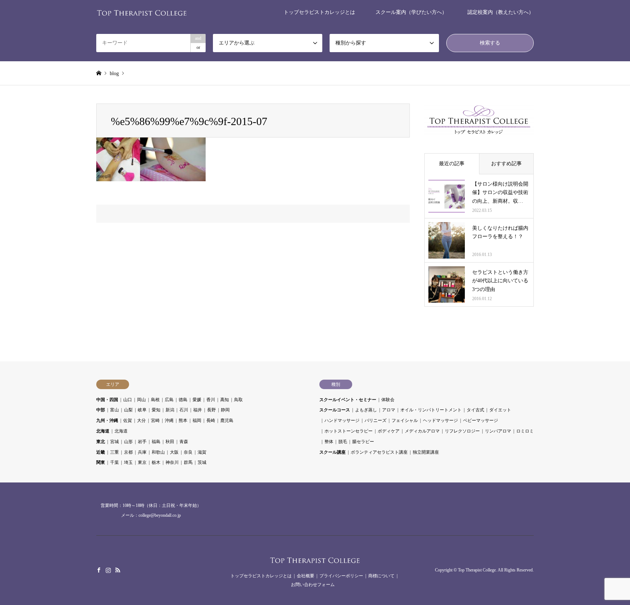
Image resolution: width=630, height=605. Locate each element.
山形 (128, 441)
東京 (142, 462)
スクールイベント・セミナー (347, 399)
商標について (381, 575)
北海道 (102, 431)
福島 (156, 441)
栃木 (156, 462)
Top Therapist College (477, 570)
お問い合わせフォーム (313, 584)
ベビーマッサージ (480, 420)
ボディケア (389, 431)
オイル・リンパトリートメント (431, 409)
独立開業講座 (426, 452)
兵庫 (142, 452)
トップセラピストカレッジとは (319, 12)
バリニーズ (375, 420)
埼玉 (128, 462)
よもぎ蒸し (366, 409)
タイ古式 (475, 409)
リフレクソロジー (462, 431)
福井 (197, 409)
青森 (183, 441)
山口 (127, 399)
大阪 (174, 452)
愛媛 (196, 399)
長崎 (210, 420)
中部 (100, 409)
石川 (183, 409)
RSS (117, 570)
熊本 (183, 420)
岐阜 (142, 409)
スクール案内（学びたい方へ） (411, 12)
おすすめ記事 (506, 163)
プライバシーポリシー (341, 575)
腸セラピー (363, 441)
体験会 (387, 399)
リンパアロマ (498, 431)
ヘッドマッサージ (440, 420)
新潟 (170, 409)
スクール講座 (332, 452)
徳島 (183, 399)
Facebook (98, 570)
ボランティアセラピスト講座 (379, 452)
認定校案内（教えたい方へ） (500, 12)
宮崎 (155, 420)
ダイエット (500, 409)
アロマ (388, 409)
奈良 (188, 452)
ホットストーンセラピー (348, 431)
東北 (100, 441)
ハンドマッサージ (341, 420)
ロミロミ (525, 431)
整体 (328, 441)
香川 (210, 399)
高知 (224, 399)
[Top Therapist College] (141, 12)
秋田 (170, 441)
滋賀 (202, 452)
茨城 (202, 462)
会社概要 (305, 575)
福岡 (196, 420)
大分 (141, 420)
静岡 (225, 409)
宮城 (114, 441)
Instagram (108, 570)
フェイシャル (405, 420)
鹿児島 (226, 420)
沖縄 (169, 420)
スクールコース (334, 409)
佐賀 (127, 420)
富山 (114, 409)
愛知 (156, 409)
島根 (155, 399)
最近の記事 (451, 163)
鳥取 (238, 399)
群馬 (188, 462)
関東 (100, 462)
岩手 (142, 441)
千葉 (114, 462)
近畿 (100, 452)
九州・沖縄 (107, 420)
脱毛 (342, 441)
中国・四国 (107, 399)
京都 (128, 452)
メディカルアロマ (422, 431)
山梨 (128, 409)
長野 (211, 409)
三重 (114, 452)
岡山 (141, 399)
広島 (169, 399)
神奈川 (172, 462)
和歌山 (158, 452)
